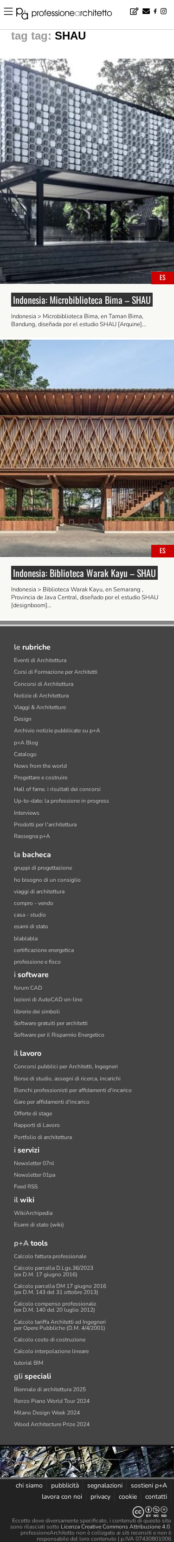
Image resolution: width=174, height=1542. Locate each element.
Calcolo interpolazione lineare (51, 1351)
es (163, 277)
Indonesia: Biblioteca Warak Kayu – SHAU (84, 573)
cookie (128, 1496)
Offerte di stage (33, 1113)
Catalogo (25, 754)
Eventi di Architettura (40, 660)
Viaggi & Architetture (40, 707)
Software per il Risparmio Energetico (59, 1035)
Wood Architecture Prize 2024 (52, 1424)
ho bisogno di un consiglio (47, 880)
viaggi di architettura (39, 891)
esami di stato (31, 926)
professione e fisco (37, 961)
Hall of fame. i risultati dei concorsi (57, 789)
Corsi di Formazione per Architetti (55, 672)
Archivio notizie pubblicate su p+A (57, 730)
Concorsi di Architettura (43, 684)
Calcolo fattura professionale (50, 1256)
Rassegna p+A (32, 836)
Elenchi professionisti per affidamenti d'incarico (73, 1090)
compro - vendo (33, 903)
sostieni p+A (149, 1485)
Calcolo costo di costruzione (49, 1339)
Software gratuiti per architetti (51, 1023)
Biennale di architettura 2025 (50, 1389)
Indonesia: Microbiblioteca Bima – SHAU (82, 300)
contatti (156, 1496)
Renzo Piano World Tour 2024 (52, 1401)
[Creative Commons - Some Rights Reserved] (87, 1512)
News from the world (40, 766)
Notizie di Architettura (41, 695)
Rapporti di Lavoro (37, 1125)
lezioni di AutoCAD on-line (48, 999)
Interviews (26, 813)
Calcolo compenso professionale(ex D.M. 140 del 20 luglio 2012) (55, 1307)
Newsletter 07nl (34, 1163)
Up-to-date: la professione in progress (61, 801)
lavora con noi (62, 1496)
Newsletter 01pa (34, 1175)
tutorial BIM (28, 1363)
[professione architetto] (69, 15)
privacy (100, 1496)
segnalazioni (104, 1485)
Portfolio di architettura (43, 1137)
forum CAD (28, 988)
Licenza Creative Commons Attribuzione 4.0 (115, 1526)
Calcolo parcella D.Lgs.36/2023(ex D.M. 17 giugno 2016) (53, 1271)
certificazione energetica (44, 950)
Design (23, 719)
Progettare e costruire (40, 777)
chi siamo (29, 1485)
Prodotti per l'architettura (45, 824)
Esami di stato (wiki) (39, 1224)
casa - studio (30, 914)
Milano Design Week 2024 (47, 1412)
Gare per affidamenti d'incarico (52, 1102)
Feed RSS (26, 1186)
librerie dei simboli (37, 1011)
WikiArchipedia (33, 1213)
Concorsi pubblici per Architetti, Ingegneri (66, 1066)
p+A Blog (26, 742)
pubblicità (65, 1485)
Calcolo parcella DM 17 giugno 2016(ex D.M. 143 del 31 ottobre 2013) (60, 1289)
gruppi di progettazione (43, 868)
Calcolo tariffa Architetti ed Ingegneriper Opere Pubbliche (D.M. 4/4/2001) (60, 1325)
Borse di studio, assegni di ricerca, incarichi (67, 1078)
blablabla (26, 938)
